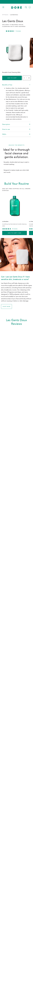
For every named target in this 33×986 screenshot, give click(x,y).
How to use (6, 129)
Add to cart (12, 78)
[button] (3, 7)
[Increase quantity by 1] (29, 78)
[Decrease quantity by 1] (24, 78)
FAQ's (4, 134)
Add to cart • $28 (14, 233)
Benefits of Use (7, 85)
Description (6, 124)
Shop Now (6, 306)
